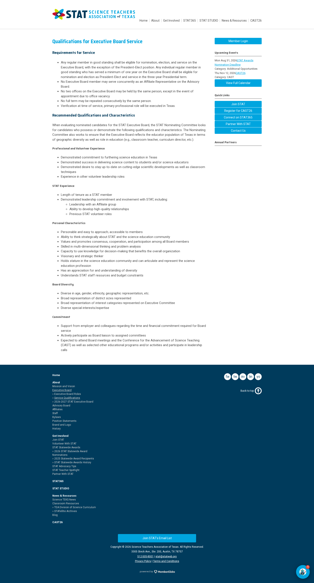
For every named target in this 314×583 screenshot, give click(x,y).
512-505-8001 (145, 556)
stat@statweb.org (166, 556)
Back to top (247, 390)
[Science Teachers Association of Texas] (93, 19)
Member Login (238, 41)
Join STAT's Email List (157, 538)
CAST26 (240, 73)
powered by (147, 571)
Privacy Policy (143, 561)
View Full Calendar (238, 83)
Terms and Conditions (166, 561)
